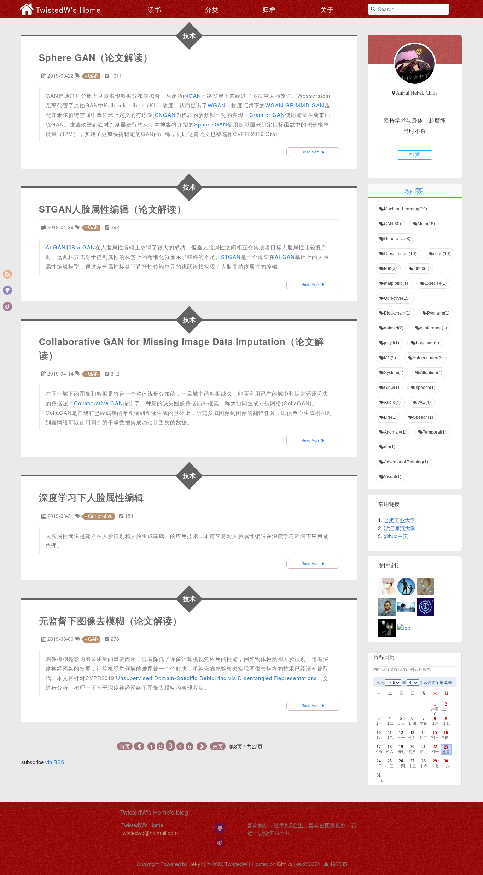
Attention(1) (431, 372)
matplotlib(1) (396, 283)
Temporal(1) (434, 432)
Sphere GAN (210, 124)
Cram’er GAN (267, 114)
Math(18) (426, 223)
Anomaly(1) (395, 432)
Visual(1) (392, 476)
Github (284, 864)
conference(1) (433, 328)
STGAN (231, 256)
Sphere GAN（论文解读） (96, 57)
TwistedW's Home (68, 9)
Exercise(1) (436, 283)
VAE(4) (424, 402)
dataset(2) (393, 328)
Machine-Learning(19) (405, 209)
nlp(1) (389, 447)
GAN (93, 76)
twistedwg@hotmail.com (149, 832)
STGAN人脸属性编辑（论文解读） (112, 208)
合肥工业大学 (399, 520)
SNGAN (165, 114)
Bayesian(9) (427, 342)
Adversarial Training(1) (406, 461)
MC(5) (390, 357)
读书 (154, 9)
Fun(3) (390, 268)
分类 (212, 9)
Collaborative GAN (98, 403)
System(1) (393, 372)
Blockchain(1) (397, 313)
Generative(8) (397, 238)
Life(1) (390, 417)
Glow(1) (391, 387)
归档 (269, 9)
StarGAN (83, 247)
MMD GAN (310, 105)
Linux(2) (421, 268)
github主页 (396, 536)
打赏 (414, 155)
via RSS (54, 762)
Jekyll (196, 864)
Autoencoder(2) (428, 357)
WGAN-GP (279, 105)
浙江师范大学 (399, 528)
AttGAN (56, 247)
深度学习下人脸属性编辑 (91, 497)
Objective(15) (397, 298)
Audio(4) (392, 402)
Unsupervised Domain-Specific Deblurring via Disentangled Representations (216, 678)
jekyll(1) (391, 342)
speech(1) (425, 387)
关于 (327, 9)
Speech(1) (423, 417)
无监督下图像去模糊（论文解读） (110, 620)
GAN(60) (392, 223)
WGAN (217, 105)
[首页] (27, 8)
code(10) (441, 253)
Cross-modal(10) (400, 253)
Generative (100, 516)
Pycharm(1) (438, 313)
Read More (311, 151)
